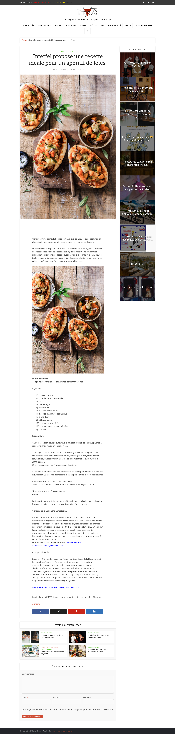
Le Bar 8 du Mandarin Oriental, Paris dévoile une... (52, 636)
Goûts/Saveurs (97, 25)
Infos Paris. (137, 263)
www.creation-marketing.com (62, 731)
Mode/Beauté (114, 25)
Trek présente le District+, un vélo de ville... (137, 89)
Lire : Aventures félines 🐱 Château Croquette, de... (137, 138)
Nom (25, 697)
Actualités (28, 25)
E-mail (56, 697)
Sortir (127, 25)
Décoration (70, 25)
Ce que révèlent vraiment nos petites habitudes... (137, 188)
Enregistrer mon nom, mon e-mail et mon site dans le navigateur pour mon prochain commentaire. (69, 709)
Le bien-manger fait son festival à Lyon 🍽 (53, 653)
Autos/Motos (44, 25)
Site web (87, 697)
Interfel (37, 604)
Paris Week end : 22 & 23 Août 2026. (138, 65)
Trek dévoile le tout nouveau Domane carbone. (137, 212)
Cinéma (57, 25)
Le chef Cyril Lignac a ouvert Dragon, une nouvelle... (99, 636)
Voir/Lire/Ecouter (143, 25)
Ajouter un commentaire (76, 69)
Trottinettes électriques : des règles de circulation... (137, 238)
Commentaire (28, 674)
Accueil (24, 40)
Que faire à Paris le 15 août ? (137, 288)
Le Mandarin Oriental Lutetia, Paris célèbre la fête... (99, 650)
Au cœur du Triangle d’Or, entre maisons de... (137, 163)
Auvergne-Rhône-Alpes (49, 647)
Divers (83, 25)
